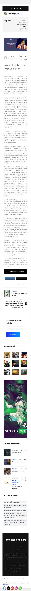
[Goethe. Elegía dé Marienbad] (7, 480)
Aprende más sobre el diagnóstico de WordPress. (15, 583)
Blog (20, 546)
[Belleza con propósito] (7, 462)
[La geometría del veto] (7, 471)
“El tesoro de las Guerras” (19, 294)
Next (21, 299)
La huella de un (16, 452)
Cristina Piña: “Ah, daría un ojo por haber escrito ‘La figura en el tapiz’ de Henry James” (14, 305)
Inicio (14, 546)
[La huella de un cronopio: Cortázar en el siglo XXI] (7, 452)
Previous (14, 291)
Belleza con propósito (18, 462)
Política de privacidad (17, 549)
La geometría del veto (18, 471)
